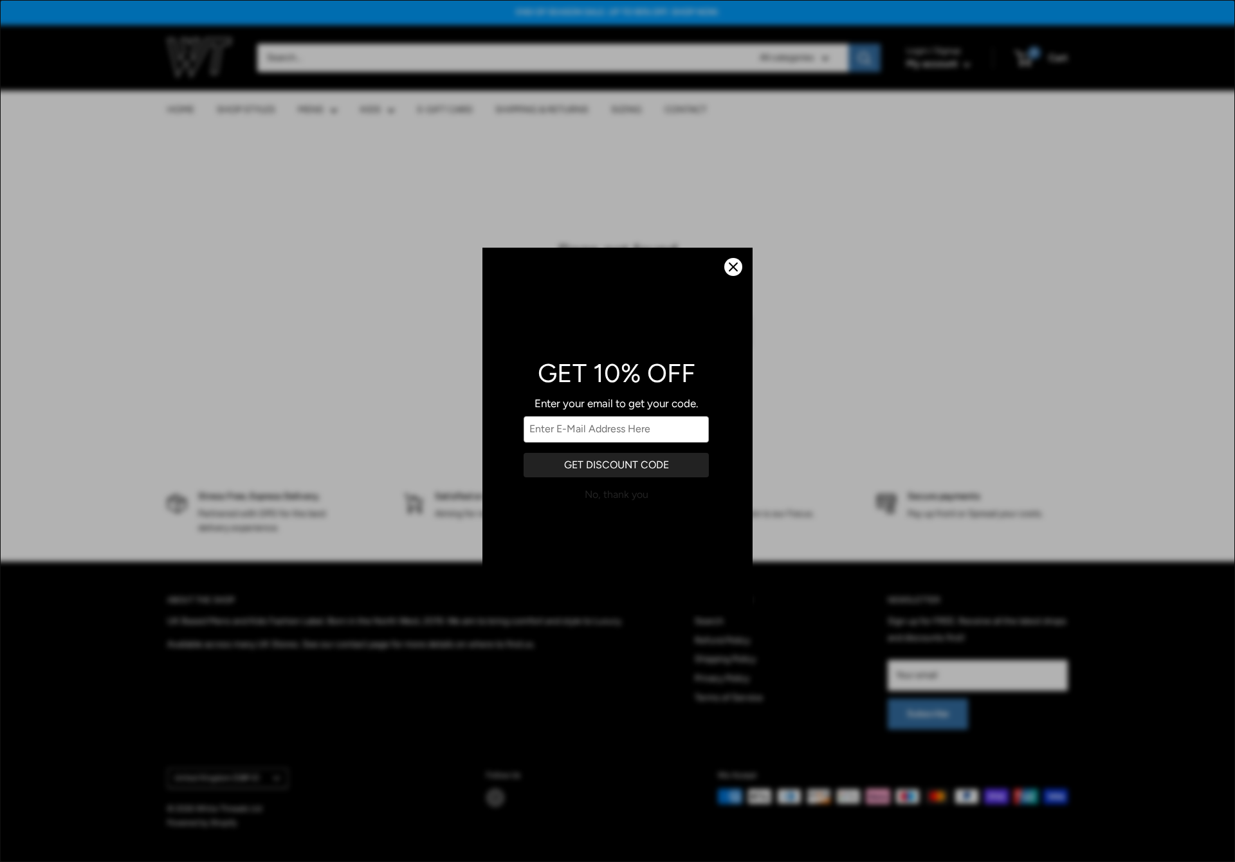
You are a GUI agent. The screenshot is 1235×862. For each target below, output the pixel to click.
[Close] (733, 267)
